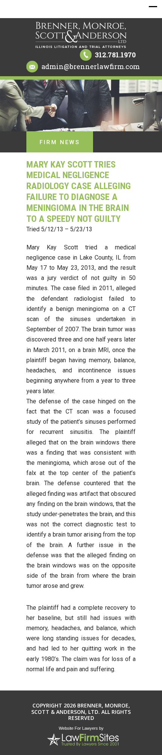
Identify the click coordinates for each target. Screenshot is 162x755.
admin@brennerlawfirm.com (90, 66)
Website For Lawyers (78, 728)
